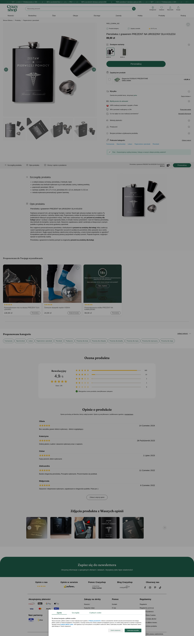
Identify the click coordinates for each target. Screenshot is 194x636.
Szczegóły (75, 613)
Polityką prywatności (95, 621)
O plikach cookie (95, 613)
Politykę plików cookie (67, 624)
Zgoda (59, 613)
